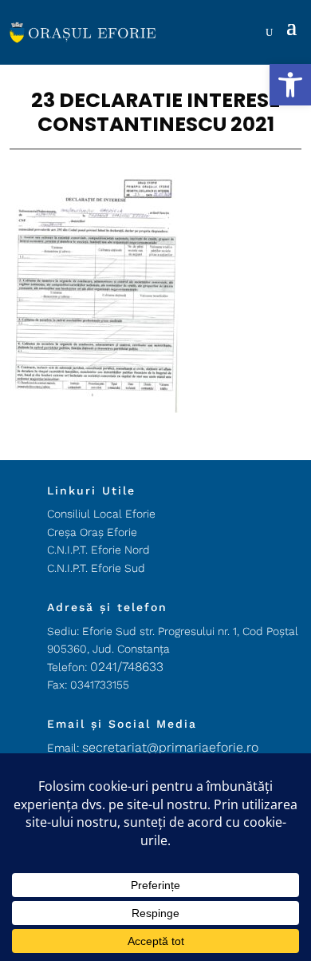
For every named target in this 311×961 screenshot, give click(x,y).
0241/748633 (126, 666)
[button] (290, 84)
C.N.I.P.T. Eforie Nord (98, 549)
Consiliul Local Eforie (101, 513)
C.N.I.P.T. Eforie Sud (96, 568)
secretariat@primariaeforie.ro (170, 747)
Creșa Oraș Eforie (92, 532)
